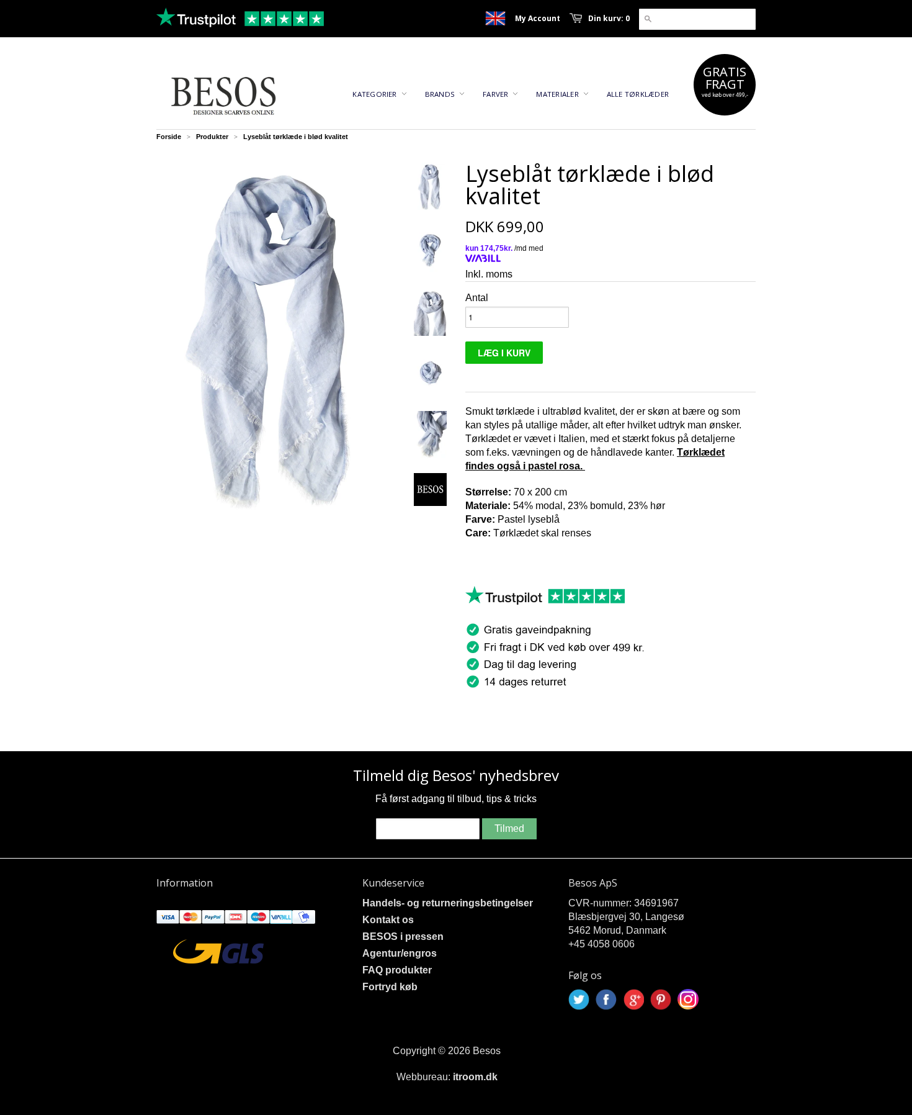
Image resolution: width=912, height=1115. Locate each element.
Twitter (578, 999)
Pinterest (660, 999)
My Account (537, 18)
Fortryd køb (390, 987)
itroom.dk (475, 1077)
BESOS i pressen (403, 936)
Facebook (606, 999)
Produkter (212, 136)
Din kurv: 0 (609, 18)
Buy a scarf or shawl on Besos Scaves (495, 18)
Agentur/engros (399, 953)
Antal (476, 297)
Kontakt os (388, 919)
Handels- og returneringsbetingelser (447, 903)
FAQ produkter (397, 970)
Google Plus (633, 999)
